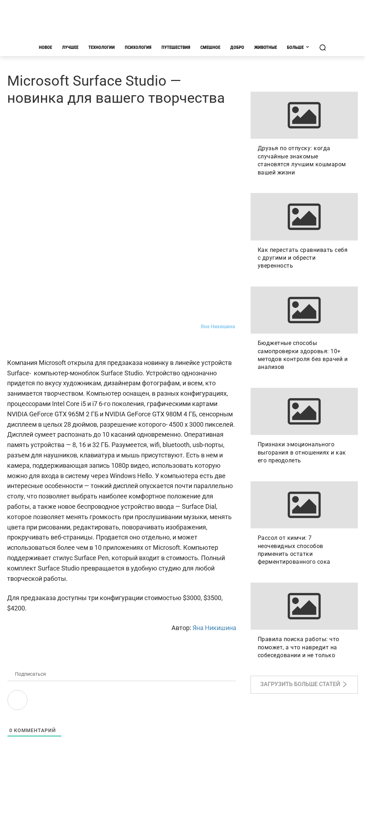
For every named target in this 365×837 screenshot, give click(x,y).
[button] (322, 47)
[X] (80, 345)
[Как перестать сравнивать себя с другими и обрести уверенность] (304, 216)
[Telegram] (31, 345)
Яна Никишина (218, 326)
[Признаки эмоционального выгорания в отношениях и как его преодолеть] (304, 411)
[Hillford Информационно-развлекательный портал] (182, 21)
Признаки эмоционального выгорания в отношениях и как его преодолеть (302, 452)
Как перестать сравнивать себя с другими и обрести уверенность (303, 258)
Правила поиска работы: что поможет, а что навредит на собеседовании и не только (298, 647)
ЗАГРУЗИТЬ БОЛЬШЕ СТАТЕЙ (300, 684)
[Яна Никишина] (192, 327)
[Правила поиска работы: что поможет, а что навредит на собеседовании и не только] (304, 606)
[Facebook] (47, 345)
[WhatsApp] (63, 345)
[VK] (14, 345)
